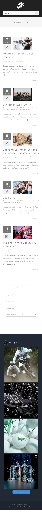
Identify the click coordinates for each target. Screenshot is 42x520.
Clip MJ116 (9, 198)
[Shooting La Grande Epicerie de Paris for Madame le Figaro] (22, 139)
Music (30, 201)
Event (25, 60)
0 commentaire (19, 61)
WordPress (20, 507)
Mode (34, 108)
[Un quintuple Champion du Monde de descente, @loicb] (21, 364)
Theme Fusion (28, 507)
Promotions (6, 61)
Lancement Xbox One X (17, 104)
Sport (11, 61)
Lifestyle (29, 60)
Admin (7, 60)
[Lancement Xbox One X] (22, 94)
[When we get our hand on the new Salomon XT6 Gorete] (21, 400)
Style (19, 109)
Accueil (16, 22)
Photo (8, 109)
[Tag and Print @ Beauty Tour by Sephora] (22, 232)
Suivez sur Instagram (22, 492)
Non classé (36, 201)
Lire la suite (34, 80)
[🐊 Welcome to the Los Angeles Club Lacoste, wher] (21, 436)
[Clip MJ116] (22, 187)
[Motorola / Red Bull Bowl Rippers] (22, 43)
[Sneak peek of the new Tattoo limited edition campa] (21, 471)
